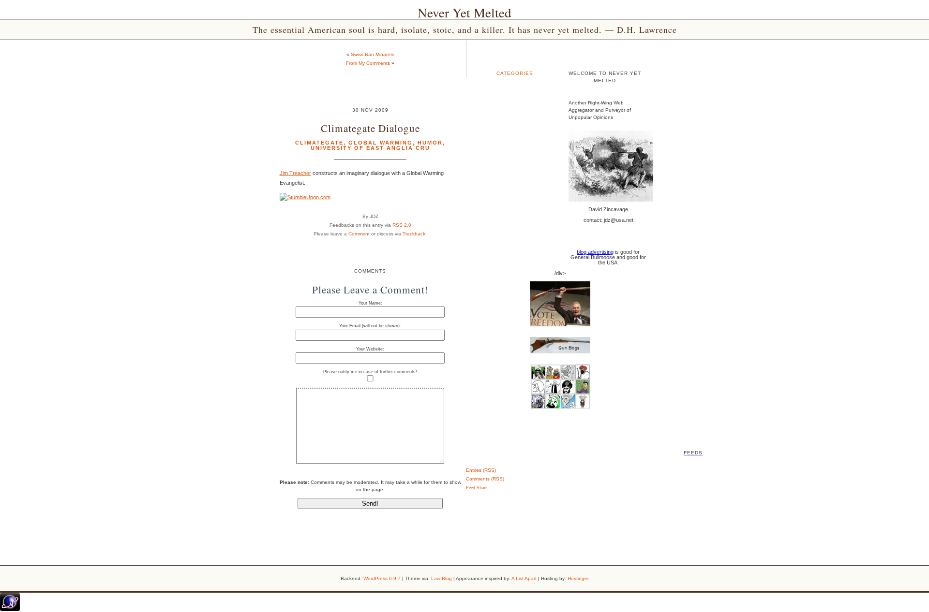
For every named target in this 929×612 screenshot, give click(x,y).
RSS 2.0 (401, 225)
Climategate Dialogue (370, 128)
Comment (359, 233)
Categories (514, 73)
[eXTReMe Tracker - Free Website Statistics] (10, 609)
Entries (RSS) (481, 470)
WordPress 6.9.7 (382, 578)
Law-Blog (441, 578)
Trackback (414, 233)
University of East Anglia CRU (370, 148)
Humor (430, 143)
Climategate (319, 143)
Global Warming (380, 143)
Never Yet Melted (464, 12)
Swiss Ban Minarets (372, 54)
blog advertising (595, 252)
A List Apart (524, 578)
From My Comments (368, 63)
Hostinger (578, 578)
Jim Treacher (295, 173)
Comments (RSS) (485, 478)
